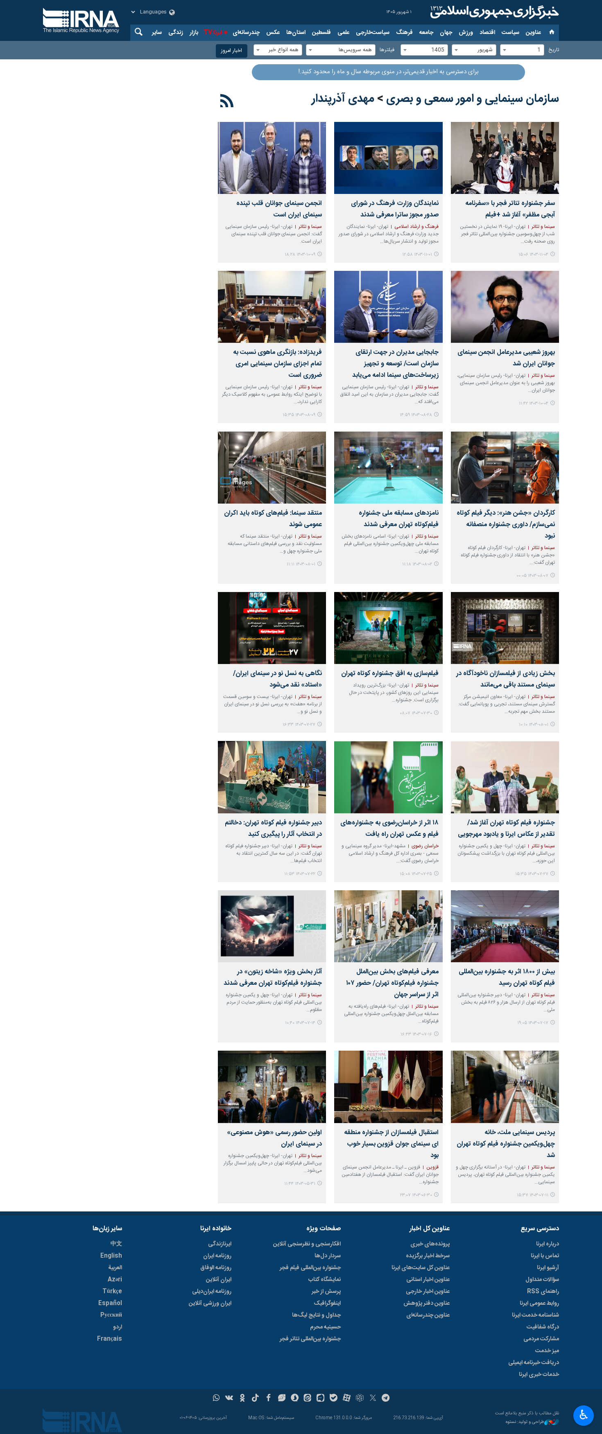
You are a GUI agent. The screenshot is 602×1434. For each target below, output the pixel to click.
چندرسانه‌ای (246, 33)
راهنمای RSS (543, 1292)
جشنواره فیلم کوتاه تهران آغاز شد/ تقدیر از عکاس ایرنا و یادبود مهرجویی (506, 828)
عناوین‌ (533, 33)
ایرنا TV (213, 33)
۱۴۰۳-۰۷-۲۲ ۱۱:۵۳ (299, 874)
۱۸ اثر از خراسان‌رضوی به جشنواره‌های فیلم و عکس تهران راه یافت (389, 828)
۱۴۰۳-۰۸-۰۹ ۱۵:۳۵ (299, 415)
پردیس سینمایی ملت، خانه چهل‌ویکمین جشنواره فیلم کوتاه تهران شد (506, 1144)
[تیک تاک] (255, 1398)
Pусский (111, 1315)
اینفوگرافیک (327, 1303)
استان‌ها (296, 33)
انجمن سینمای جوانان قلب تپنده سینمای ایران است (279, 209)
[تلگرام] (386, 1398)
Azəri (115, 1280)
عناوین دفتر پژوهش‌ (426, 1303)
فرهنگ (404, 33)
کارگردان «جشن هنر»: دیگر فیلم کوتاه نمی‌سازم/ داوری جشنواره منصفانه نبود (506, 525)
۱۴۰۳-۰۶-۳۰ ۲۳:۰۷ (416, 1195)
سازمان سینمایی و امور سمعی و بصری (472, 99)
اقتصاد (487, 33)
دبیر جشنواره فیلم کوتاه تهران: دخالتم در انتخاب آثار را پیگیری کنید (273, 828)
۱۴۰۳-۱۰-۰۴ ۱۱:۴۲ (533, 403)
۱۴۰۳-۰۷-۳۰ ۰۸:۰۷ (416, 713)
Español (110, 1303)
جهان (446, 33)
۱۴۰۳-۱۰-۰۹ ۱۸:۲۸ (300, 255)
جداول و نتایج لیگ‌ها (316, 1315)
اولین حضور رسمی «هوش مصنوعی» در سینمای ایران (274, 1138)
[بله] (333, 1398)
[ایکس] (372, 1398)
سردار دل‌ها (328, 1256)
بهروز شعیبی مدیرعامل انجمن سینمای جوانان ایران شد (506, 358)
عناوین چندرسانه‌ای (428, 1315)
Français (109, 1339)
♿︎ (584, 1414)
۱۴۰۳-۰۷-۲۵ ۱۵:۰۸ (416, 874)
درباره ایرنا (547, 1244)
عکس (273, 33)
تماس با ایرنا (545, 1256)
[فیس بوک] (268, 1398)
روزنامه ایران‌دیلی (211, 1292)
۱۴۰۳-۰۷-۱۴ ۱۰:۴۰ (300, 1023)
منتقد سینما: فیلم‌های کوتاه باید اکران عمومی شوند (273, 519)
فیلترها (387, 50)
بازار (194, 33)
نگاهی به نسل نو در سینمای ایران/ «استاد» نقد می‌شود (277, 679)
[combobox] (522, 50)
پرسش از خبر (326, 1292)
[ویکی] (229, 1398)
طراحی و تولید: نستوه (525, 1422)
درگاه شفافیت (543, 1327)
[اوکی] (242, 1398)
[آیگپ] (320, 1398)
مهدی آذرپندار (343, 99)
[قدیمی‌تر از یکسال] (505, 158)
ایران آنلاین (218, 1280)
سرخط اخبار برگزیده (428, 1256)
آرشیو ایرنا (548, 1268)
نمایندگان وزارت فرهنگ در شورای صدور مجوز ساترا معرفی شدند (394, 209)
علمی (343, 33)
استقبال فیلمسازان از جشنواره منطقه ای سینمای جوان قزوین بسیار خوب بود (391, 1144)
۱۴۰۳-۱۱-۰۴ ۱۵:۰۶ (533, 255)
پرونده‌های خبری (430, 1244)
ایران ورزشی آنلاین (210, 1303)
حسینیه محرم (325, 1327)
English (111, 1256)
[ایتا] (307, 1398)
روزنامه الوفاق (215, 1268)
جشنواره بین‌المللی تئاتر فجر (310, 1339)
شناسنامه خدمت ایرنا (535, 1315)
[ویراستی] (281, 1398)
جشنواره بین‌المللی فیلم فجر (310, 1268)
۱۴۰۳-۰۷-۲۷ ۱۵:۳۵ (531, 874)
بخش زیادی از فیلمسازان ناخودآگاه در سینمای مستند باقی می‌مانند (505, 679)
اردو (117, 1327)
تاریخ (553, 50)
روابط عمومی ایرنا (539, 1303)
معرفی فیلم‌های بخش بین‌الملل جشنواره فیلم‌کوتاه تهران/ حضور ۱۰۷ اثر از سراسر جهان (392, 983)
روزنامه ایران (217, 1256)
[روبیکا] (359, 1398)
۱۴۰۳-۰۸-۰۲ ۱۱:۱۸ (417, 564)
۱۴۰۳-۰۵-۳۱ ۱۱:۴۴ (299, 1184)
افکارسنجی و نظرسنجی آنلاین (307, 1244)
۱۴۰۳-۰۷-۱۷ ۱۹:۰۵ (532, 1023)
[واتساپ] (216, 1398)
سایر (157, 33)
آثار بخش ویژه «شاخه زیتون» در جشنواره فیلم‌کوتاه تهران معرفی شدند (273, 977)
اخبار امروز (231, 51)
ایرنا (493, 12)
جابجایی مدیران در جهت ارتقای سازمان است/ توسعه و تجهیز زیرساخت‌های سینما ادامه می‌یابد (395, 364)
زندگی (175, 33)
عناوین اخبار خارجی (428, 1292)
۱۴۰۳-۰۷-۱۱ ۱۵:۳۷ (532, 1195)
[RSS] (227, 102)
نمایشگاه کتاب (324, 1280)
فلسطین (321, 33)
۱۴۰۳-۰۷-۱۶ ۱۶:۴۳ (416, 1034)
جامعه (426, 33)
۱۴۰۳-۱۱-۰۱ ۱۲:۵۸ (417, 255)
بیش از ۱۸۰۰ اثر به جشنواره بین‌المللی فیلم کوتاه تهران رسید (507, 977)
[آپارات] (346, 1398)
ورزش (466, 33)
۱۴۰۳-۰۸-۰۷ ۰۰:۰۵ (532, 576)
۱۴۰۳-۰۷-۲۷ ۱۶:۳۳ (299, 725)
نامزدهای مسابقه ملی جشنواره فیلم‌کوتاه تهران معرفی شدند (398, 519)
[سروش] (294, 1398)
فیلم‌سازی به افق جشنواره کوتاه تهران (389, 673)
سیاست (510, 33)
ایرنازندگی (219, 1244)
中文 (116, 1244)
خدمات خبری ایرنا (539, 1375)
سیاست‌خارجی (372, 33)
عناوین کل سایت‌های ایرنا (421, 1268)
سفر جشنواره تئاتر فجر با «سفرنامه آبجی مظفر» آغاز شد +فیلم (510, 209)
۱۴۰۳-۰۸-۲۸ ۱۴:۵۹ (416, 415)
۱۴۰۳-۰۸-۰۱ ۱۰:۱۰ (533, 725)
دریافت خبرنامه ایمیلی (533, 1363)
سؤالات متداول (542, 1280)
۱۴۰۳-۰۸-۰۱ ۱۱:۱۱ (301, 564)
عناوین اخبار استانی (428, 1280)
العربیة (115, 1268)
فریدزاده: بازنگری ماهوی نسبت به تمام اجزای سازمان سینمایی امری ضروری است (277, 364)
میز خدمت (547, 1351)
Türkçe (112, 1292)
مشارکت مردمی (541, 1339)
